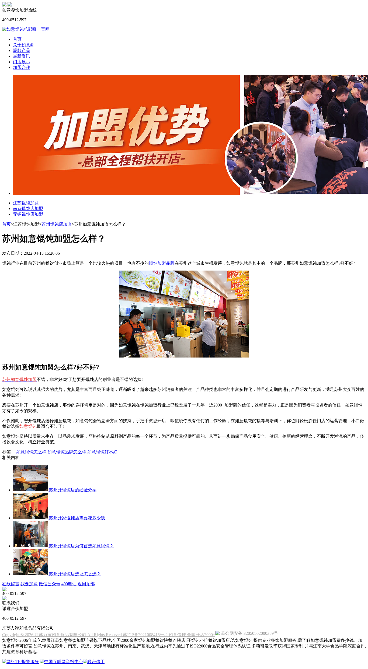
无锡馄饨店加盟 (28, 214)
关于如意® (23, 45)
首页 (17, 39)
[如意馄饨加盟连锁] (10, 5)
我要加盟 (29, 584)
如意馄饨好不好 (102, 452)
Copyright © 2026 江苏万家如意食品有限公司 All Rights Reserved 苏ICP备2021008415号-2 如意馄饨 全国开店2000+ (108, 634)
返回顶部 (86, 584)
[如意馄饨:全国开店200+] (4, 5)
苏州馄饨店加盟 (56, 224)
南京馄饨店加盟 (28, 208)
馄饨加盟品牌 (162, 263)
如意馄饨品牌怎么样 (67, 452)
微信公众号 (49, 584)
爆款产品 (21, 50)
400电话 (69, 584)
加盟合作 (21, 67)
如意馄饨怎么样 (31, 452)
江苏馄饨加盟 (26, 203)
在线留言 (10, 584)
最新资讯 (21, 56)
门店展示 (21, 61)
